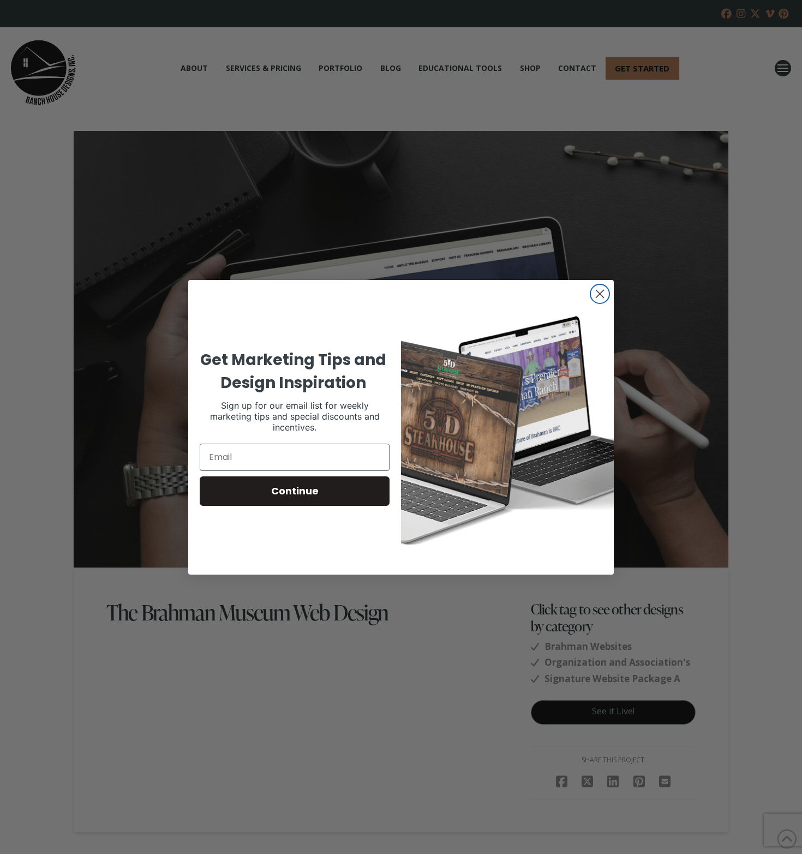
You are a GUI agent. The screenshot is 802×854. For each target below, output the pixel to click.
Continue (295, 491)
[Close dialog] (599, 293)
